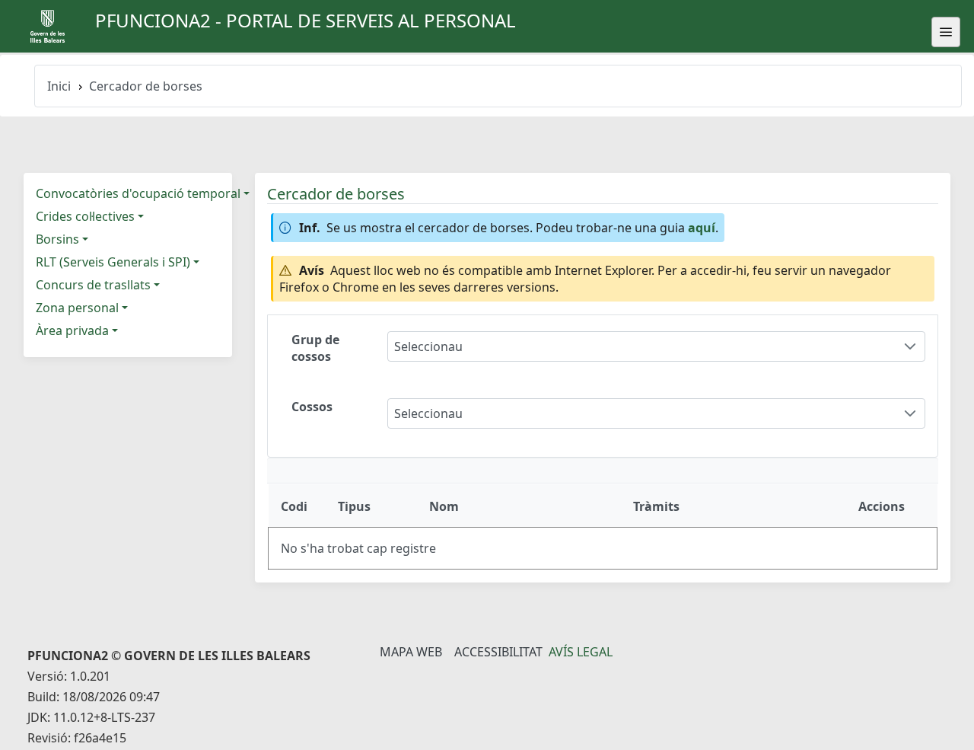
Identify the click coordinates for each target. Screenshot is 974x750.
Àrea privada (72, 330)
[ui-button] (945, 32)
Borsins (57, 239)
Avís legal (581, 651)
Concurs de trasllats (93, 284)
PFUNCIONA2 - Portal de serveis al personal (305, 20)
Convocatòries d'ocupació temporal (138, 193)
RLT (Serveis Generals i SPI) (113, 262)
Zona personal (77, 307)
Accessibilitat (498, 651)
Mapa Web (411, 651)
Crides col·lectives (85, 216)
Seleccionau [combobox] (428, 346)
